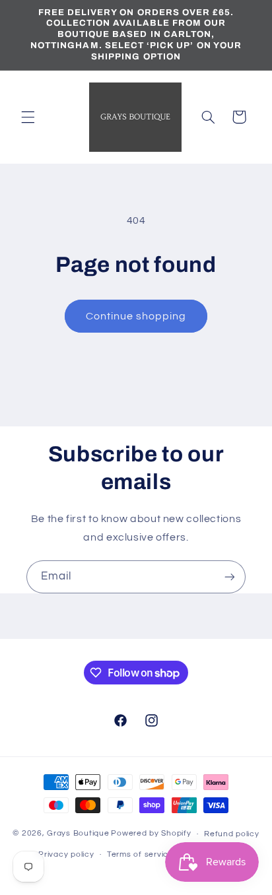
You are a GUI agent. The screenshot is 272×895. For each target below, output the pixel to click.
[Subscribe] (230, 576)
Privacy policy (66, 854)
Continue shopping (136, 316)
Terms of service (140, 854)
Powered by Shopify (151, 834)
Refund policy (231, 834)
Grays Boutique (78, 834)
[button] (28, 117)
